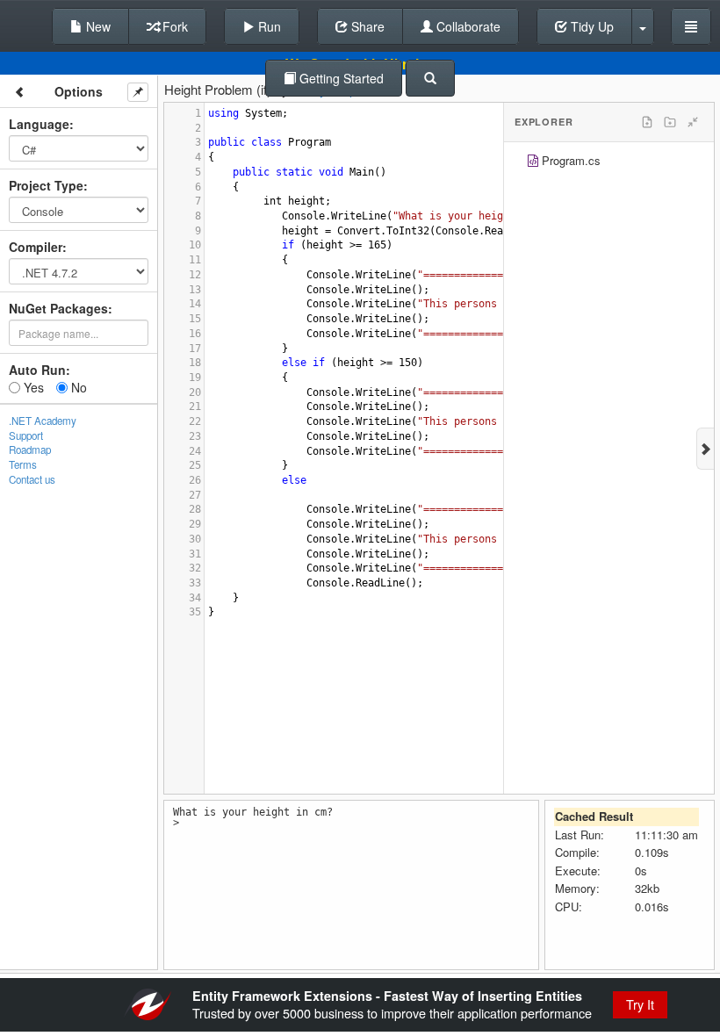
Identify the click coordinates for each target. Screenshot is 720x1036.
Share (366, 26)
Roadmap (30, 449)
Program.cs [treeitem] (571, 160)
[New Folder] (669, 122)
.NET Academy (42, 421)
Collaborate (466, 26)
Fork (173, 26)
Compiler (35, 246)
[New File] (647, 122)
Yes (32, 387)
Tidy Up (590, 26)
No (77, 387)
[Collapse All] (692, 122)
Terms (23, 464)
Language (39, 124)
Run (268, 26)
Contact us (32, 479)
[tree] (609, 162)
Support (26, 435)
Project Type (46, 185)
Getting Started (340, 78)
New (97, 26)
